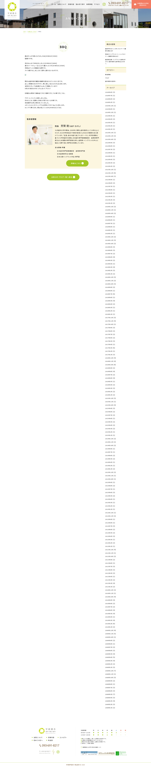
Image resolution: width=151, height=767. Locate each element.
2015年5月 (108, 422)
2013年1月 (108, 509)
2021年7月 (108, 186)
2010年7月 (108, 607)
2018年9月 (108, 287)
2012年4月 (108, 536)
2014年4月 (108, 462)
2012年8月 (108, 523)
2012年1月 (108, 546)
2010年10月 (109, 597)
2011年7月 (108, 566)
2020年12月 (109, 206)
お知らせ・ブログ (32, 31)
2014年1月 (108, 469)
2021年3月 (108, 196)
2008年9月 (108, 681)
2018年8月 (108, 291)
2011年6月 (108, 570)
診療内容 (51, 737)
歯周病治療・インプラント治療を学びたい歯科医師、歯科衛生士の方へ (115, 62)
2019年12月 (109, 237)
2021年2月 (108, 200)
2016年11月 (109, 361)
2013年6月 (108, 492)
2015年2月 (108, 432)
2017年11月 (109, 321)
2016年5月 (108, 381)
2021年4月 (108, 193)
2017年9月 (108, 328)
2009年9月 (108, 640)
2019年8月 (108, 250)
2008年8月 (108, 684)
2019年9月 (108, 247)
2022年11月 (109, 136)
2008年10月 (109, 677)
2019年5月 (108, 260)
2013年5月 (108, 496)
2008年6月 (108, 691)
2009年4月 (108, 657)
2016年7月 (108, 375)
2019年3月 (108, 267)
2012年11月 (109, 516)
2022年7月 (108, 149)
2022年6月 (108, 153)
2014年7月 (108, 452)
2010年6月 (108, 610)
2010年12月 (109, 590)
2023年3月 (108, 122)
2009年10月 (109, 637)
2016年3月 (108, 388)
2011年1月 (108, 587)
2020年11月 (109, 210)
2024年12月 (109, 112)
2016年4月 (108, 385)
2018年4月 (108, 304)
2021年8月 (108, 183)
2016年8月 (108, 371)
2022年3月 (108, 163)
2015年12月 (109, 398)
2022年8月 (108, 146)
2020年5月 (108, 230)
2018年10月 (109, 284)
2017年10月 (109, 324)
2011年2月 (108, 583)
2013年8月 (108, 486)
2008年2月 (108, 704)
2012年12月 (109, 513)
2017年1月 (108, 354)
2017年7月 (108, 334)
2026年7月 (108, 95)
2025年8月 (108, 109)
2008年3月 (108, 701)
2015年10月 (109, 405)
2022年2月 (108, 166)
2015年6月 (108, 418)
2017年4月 (108, 344)
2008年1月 (108, 708)
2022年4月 (108, 159)
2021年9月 (108, 179)
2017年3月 (108, 348)
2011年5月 (108, 573)
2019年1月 (108, 274)
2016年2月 (108, 391)
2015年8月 (108, 412)
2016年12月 (109, 358)
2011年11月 (109, 553)
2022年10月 (109, 139)
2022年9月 (108, 143)
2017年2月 (108, 351)
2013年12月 (109, 472)
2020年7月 (108, 223)
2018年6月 (108, 297)
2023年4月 (108, 119)
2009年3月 (108, 661)
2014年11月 (109, 442)
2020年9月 (108, 217)
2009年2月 (108, 664)
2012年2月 (108, 543)
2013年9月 (108, 482)
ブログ (107, 78)
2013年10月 (109, 479)
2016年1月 (108, 395)
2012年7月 (108, 526)
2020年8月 (108, 220)
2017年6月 (108, 338)
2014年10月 (109, 445)
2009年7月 (108, 647)
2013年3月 (108, 502)
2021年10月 (109, 176)
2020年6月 (108, 227)
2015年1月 (108, 435)
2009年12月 (109, 630)
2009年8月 (108, 644)
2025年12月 (109, 106)
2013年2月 (108, 506)
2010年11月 (109, 593)
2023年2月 (108, 126)
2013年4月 (108, 499)
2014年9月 (108, 449)
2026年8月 (108, 92)
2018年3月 (108, 307)
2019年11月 (109, 240)
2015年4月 (108, 425)
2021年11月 (109, 173)
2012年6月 (108, 529)
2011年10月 (109, 556)
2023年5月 (108, 116)
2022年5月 (108, 156)
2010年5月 (108, 613)
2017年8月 (108, 331)
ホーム (53, 4)
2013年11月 (109, 476)
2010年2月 (108, 624)
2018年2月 (108, 311)
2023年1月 (108, 129)
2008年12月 (109, 671)
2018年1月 (108, 314)
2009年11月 (109, 634)
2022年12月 (109, 132)
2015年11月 (109, 402)
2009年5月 (108, 654)
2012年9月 (108, 519)
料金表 (50, 740)
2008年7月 (108, 687)
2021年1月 (108, 203)
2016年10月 (109, 365)
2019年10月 (109, 243)
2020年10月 (109, 213)
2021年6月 (108, 190)
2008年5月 (108, 694)
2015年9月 (108, 408)
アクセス (97, 4)
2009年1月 (108, 667)
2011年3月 (108, 580)
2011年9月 (108, 560)
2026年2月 (108, 102)
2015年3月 (108, 428)
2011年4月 (108, 576)
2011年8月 (108, 563)
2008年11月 (109, 674)
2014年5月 (108, 459)
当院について (38, 737)
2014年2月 (108, 465)
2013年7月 (108, 489)
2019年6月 (108, 257)
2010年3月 (108, 620)
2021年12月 (109, 169)
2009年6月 (108, 650)
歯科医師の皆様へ (110, 81)
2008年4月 (108, 698)
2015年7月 (108, 415)
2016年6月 (108, 378)
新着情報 (108, 74)
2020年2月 (108, 233)
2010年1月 (108, 627)
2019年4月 (108, 264)
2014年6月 (108, 455)
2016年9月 (108, 368)
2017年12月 (109, 317)
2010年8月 (108, 603)
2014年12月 (109, 439)
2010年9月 (108, 600)
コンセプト (63, 737)
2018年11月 (109, 280)
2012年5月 (108, 533)
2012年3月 (108, 539)
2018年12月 (109, 277)
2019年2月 (108, 270)
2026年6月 (108, 99)
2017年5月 (108, 341)
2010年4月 (108, 617)
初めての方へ (38, 740)
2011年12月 (109, 550)
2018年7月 (108, 294)
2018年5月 (108, 301)
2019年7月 (108, 253)
